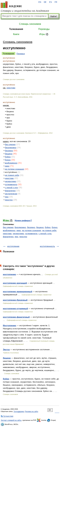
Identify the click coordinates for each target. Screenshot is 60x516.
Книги (16, 34)
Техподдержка (19, 411)
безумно (9, 150)
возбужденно (11, 163)
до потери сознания (14, 169)
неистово (11, 88)
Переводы (44, 29)
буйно (8, 157)
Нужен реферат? (23, 220)
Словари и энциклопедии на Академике (25, 10)
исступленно (9, 274)
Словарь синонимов (30, 24)
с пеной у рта (11, 187)
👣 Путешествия (7, 416)
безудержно (10, 147)
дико (7, 166)
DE (45, 2)
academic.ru (11, 4)
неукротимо (10, 181)
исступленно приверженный (17, 291)
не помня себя (12, 175)
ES (50, 2)
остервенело (11, 184)
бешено (8, 153)
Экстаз (6, 349)
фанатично (10, 190)
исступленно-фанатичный (16, 317)
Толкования (16, 29)
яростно (9, 200)
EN (39, 2)
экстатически (11, 193)
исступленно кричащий (15, 283)
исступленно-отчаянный (15, 308)
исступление (13, 246)
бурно (8, 160)
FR (56, 2)
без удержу (10, 144)
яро (6, 197)
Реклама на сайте (31, 411)
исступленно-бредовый (15, 300)
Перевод (20, 53)
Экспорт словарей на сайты (11, 420)
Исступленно (9, 325)
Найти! (53, 16)
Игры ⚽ (43, 34)
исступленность (47, 246)
